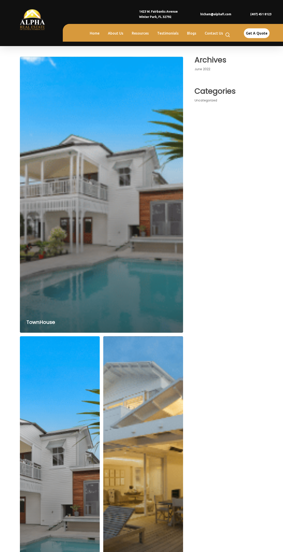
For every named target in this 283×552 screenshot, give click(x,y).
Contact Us (214, 33)
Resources (140, 33)
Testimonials (168, 33)
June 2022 (202, 69)
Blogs (191, 33)
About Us (115, 33)
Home (94, 33)
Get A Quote (257, 33)
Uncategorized (206, 100)
